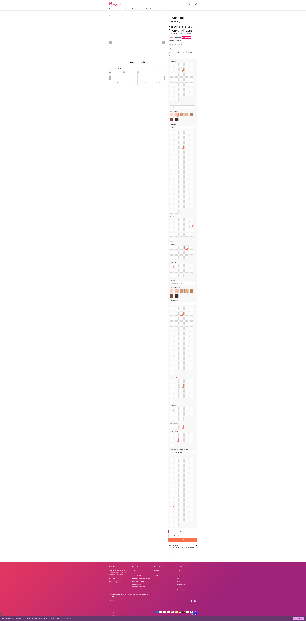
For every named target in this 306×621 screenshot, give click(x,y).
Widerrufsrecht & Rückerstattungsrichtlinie (138, 585)
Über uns (156, 570)
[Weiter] (163, 42)
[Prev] (110, 78)
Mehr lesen (70, 618)
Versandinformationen (138, 581)
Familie (179, 578)
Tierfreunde (180, 573)
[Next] (164, 78)
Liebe (178, 581)
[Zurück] (110, 42)
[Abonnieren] (136, 601)
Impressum (135, 573)
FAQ (155, 573)
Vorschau (182, 531)
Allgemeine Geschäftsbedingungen (141, 578)
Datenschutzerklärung (137, 575)
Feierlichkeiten (181, 584)
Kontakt (134, 570)
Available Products (175, 41)
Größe (170, 49)
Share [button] (171, 555)
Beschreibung (173, 545)
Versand (175, 33)
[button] (189, 4)
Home (178, 570)
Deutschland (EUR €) (115, 615)
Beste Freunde (180, 575)
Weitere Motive (181, 590)
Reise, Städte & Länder (183, 587)
